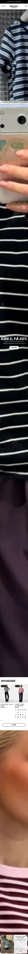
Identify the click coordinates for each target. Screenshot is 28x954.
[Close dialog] (26, 935)
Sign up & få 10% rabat (14, 1)
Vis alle (14, 725)
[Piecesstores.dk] (14, 6)
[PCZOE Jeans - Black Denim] (7, 693)
